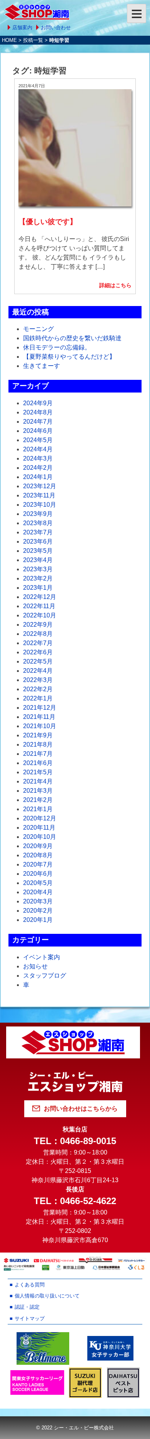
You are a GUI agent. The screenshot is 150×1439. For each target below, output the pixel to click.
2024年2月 (38, 467)
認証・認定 (27, 1307)
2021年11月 (39, 717)
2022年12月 (39, 597)
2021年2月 (38, 800)
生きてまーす (41, 366)
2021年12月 (39, 707)
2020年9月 (38, 846)
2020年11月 (39, 827)
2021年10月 (39, 726)
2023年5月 (38, 550)
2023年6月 (38, 541)
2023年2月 (38, 578)
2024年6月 (38, 431)
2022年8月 (38, 633)
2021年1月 (38, 809)
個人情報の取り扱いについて (47, 1296)
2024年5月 (38, 440)
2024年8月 (38, 412)
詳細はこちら (115, 285)
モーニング (38, 329)
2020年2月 (38, 910)
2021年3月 (38, 790)
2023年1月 (38, 587)
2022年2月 (38, 689)
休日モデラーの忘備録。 (57, 347)
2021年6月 (38, 763)
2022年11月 (39, 606)
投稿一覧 (33, 40)
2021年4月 (38, 781)
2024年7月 (38, 421)
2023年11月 (39, 495)
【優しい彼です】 (47, 222)
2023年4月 (38, 560)
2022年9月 (38, 624)
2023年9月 (38, 514)
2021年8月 (38, 744)
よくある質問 (30, 1285)
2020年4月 (38, 892)
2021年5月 (38, 772)
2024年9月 (38, 403)
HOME (9, 40)
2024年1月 (38, 477)
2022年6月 (38, 652)
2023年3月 (38, 569)
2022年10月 (39, 615)
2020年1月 (38, 920)
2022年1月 (38, 698)
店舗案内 (22, 27)
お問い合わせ (56, 27)
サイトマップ (30, 1318)
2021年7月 (38, 753)
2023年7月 (38, 532)
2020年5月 (38, 883)
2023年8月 (38, 523)
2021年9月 (38, 735)
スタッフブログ (44, 975)
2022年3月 (38, 680)
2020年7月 (38, 864)
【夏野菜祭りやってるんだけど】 (69, 356)
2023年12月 (39, 486)
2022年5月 (38, 661)
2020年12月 (39, 818)
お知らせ (35, 966)
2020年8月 (38, 855)
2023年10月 (39, 504)
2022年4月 (38, 670)
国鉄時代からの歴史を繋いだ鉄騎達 (72, 338)
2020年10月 (39, 836)
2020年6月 (38, 873)
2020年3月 (38, 901)
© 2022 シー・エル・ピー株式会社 (75, 1428)
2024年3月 (38, 458)
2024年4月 (38, 449)
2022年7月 (38, 643)
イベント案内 (41, 957)
